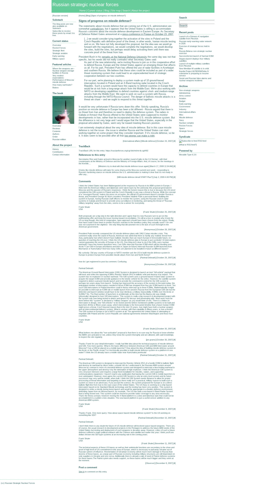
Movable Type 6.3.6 (187, 155)
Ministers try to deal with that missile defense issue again (123, 166)
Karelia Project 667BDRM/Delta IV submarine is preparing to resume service (194, 73)
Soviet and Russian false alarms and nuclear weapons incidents (195, 79)
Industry (182, 109)
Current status (95, 10)
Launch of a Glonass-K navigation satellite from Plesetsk (194, 37)
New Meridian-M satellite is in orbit (194, 68)
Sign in (82, 472)
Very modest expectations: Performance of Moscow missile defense (63, 79)
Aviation (182, 98)
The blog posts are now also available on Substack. (62, 26)
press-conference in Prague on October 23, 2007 (147, 34)
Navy (181, 120)
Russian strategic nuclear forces (85, 4)
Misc (181, 115)
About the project (141, 10)
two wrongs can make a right (139, 135)
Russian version (60, 16)
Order (55, 137)
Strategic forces (186, 131)
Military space (58, 59)
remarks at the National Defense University (124, 56)
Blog (106, 10)
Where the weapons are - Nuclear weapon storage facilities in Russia (63, 70)
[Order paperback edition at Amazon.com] (63, 123)
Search (126, 10)
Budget (182, 101)
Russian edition (59, 139)
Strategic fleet (58, 50)
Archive (183, 86)
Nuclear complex (186, 123)
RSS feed (202, 141)
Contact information (60, 155)
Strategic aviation (59, 53)
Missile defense (148, 141)
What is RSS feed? (188, 145)
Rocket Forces (59, 48)
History (55, 149)
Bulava (55, 87)
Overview (56, 45)
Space (182, 128)
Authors (55, 134)
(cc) (3, 483)
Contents (56, 131)
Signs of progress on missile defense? (105, 20)
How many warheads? (62, 85)
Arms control (184, 96)
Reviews (56, 128)
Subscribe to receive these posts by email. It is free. (63, 33)
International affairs (131, 141)
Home (82, 10)
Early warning (58, 56)
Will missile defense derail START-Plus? (135, 177)
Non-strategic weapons (189, 90)
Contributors (57, 152)
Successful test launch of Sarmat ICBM (196, 56)
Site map (116, 10)
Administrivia (184, 93)
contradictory (97, 28)
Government (184, 107)
